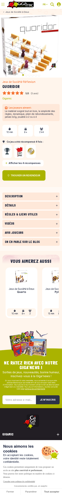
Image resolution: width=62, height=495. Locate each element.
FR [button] (44, 4)
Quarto (21, 292)
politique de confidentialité (35, 389)
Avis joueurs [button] (14, 233)
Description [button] (14, 196)
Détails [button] (10, 205)
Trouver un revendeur (25, 175)
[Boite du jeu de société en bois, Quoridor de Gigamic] (31, 46)
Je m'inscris (48, 399)
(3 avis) (34, 93)
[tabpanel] (31, 201)
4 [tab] (32, 75)
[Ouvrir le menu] (3, 4)
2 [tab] (26, 75)
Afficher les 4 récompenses (25, 163)
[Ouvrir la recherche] (52, 4)
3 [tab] (29, 75)
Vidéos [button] (9, 223)
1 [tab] (23, 75)
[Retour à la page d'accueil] (20, 4)
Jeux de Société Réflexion (18, 82)
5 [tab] (36, 75)
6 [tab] (39, 75)
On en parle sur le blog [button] (22, 242)
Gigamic (7, 98)
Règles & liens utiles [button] (21, 214)
